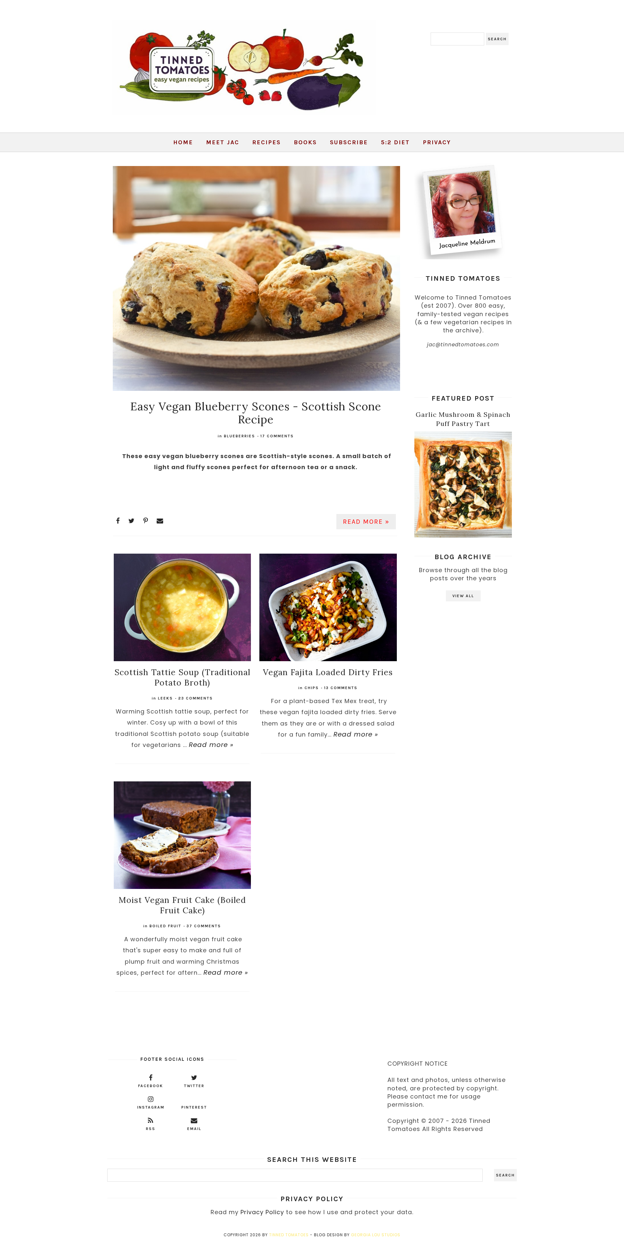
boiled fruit (165, 926)
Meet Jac (222, 142)
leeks (165, 698)
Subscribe (349, 142)
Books (305, 142)
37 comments (204, 926)
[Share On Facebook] (118, 521)
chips (312, 688)
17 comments (277, 436)
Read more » (366, 521)
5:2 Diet (395, 142)
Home (183, 142)
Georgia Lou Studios (375, 1235)
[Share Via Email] (160, 521)
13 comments (341, 688)
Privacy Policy (262, 1212)
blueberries (239, 436)
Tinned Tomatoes (289, 1235)
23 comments (195, 698)
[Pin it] (145, 521)
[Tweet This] (131, 521)
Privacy (437, 142)
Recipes (266, 142)
